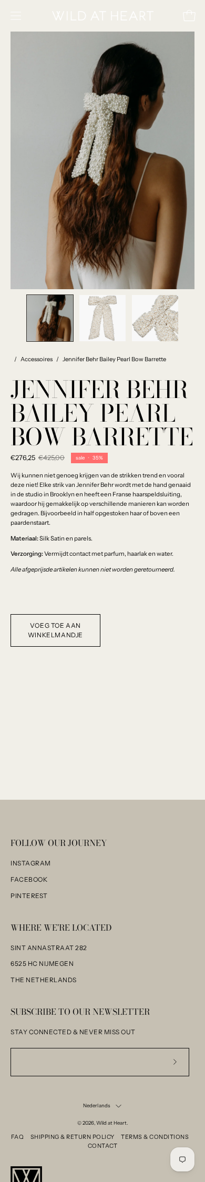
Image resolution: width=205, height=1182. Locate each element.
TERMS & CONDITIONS (155, 1136)
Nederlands (97, 1105)
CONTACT (103, 1145)
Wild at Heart (111, 1123)
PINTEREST (29, 896)
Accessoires (36, 359)
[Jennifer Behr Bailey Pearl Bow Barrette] (50, 318)
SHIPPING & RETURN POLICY (72, 1136)
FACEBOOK (29, 879)
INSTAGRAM (31, 863)
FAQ (17, 1136)
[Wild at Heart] (102, 16)
